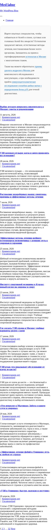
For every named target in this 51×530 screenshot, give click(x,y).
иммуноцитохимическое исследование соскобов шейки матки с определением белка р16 (23, 86)
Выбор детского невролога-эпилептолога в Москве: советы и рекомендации (22, 107)
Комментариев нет (11, 117)
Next (13, 528)
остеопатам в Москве (36, 56)
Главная (9, 20)
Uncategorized (8, 120)
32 (9, 528)
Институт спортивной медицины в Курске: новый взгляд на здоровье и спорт (22, 285)
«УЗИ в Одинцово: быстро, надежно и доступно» (25, 491)
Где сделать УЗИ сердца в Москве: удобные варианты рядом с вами (22, 329)
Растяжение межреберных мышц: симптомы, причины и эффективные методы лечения (23, 195)
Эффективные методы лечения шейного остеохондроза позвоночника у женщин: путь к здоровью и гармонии (24, 240)
